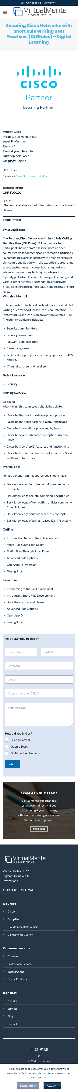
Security (49, 176)
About (11, 1000)
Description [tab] (12, 220)
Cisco (19, 176)
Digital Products (17, 979)
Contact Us (33, 2)
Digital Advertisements (26, 753)
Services (12, 1008)
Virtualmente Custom (20, 934)
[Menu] (5, 12)
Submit (12, 764)
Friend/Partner (20, 740)
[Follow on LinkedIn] (46, 1049)
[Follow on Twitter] (41, 1049)
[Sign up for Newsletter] (22, 2)
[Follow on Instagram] (36, 1049)
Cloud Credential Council (23, 926)
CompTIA (13, 919)
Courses (13, 956)
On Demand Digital (33, 176)
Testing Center (16, 971)
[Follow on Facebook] (32, 1049)
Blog (10, 1016)
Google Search (20, 746)
